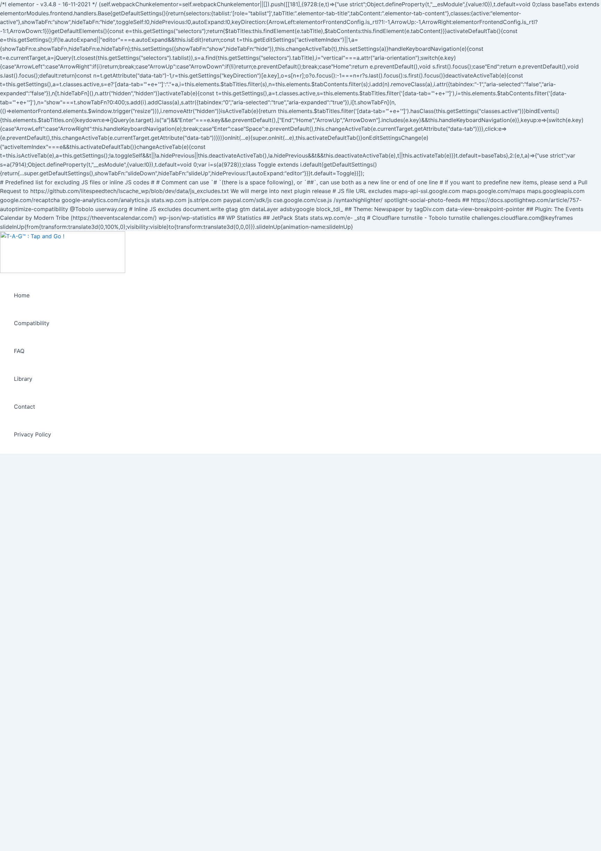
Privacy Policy (32, 434)
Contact (24, 406)
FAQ (19, 350)
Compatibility (31, 323)
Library (23, 378)
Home (22, 295)
